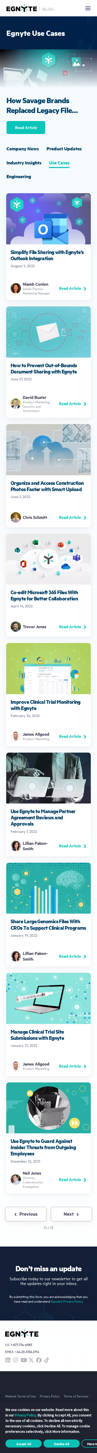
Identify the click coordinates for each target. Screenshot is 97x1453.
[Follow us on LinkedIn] (7, 1360)
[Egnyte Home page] (21, 8)
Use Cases (59, 162)
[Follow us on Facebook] (38, 1360)
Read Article (26, 127)
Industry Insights (23, 162)
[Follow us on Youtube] (23, 1360)
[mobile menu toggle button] (88, 8)
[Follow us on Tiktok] (46, 1360)
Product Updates (64, 148)
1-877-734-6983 (21, 1345)
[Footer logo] (22, 1333)
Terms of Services (76, 1396)
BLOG (48, 8)
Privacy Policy (49, 1396)
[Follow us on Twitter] (31, 1360)
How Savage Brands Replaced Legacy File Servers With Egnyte (39, 105)
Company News (22, 148)
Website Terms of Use (20, 1396)
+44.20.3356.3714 (27, 1351)
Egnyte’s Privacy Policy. (67, 1301)
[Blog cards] (48, 246)
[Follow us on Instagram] (15, 1360)
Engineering (18, 176)
